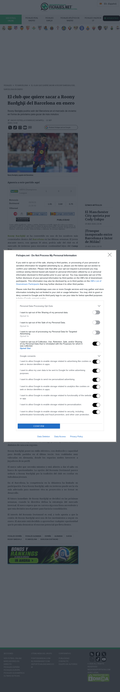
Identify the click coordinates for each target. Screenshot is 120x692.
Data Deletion (43, 436)
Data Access (60, 436)
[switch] (96, 312)
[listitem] (60, 305)
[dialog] (60, 346)
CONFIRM (39, 426)
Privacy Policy (76, 436)
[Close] (110, 255)
